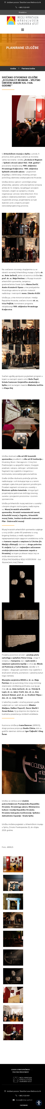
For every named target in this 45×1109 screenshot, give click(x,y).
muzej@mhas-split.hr (24, 1100)
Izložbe (13, 69)
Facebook (24, 1105)
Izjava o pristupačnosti (20, 1069)
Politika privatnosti (20, 1072)
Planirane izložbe (28, 69)
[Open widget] (39, 1103)
